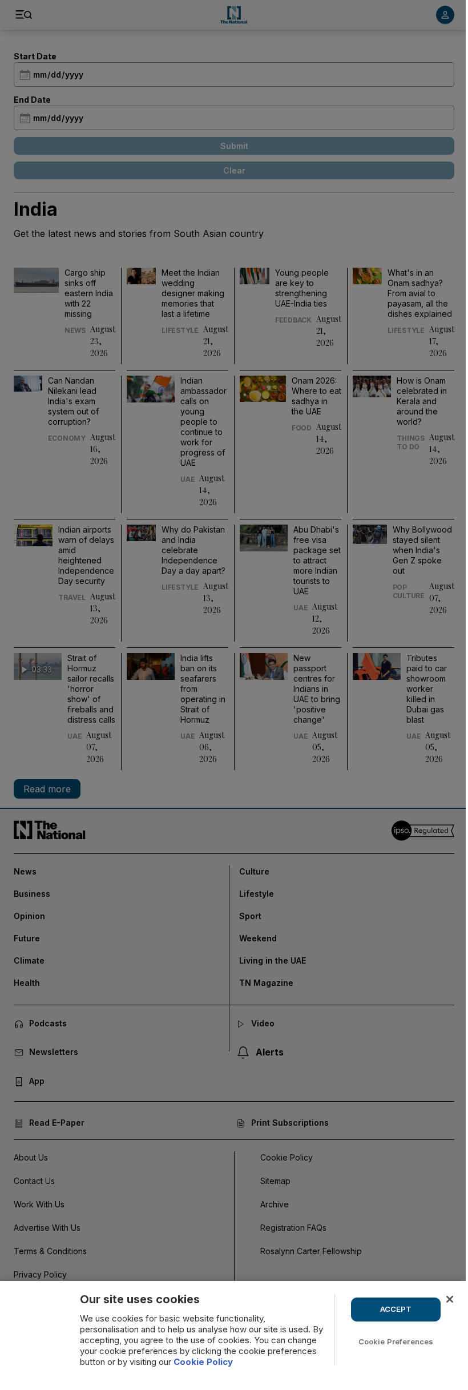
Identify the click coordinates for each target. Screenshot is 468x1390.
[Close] (449, 1299)
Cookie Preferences (395, 1341)
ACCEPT (396, 1309)
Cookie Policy (203, 1361)
